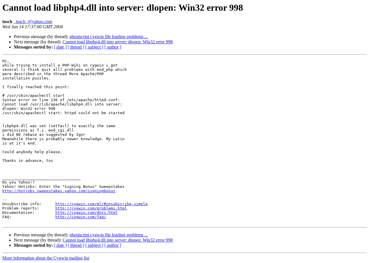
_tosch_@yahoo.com (33, 21)
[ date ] (60, 47)
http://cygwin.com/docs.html (86, 212)
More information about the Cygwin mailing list (45, 257)
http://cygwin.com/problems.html (91, 208)
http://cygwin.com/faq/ (80, 217)
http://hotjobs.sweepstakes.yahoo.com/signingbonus (58, 191)
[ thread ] (76, 47)
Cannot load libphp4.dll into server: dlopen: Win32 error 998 (118, 41)
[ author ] (112, 47)
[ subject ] (94, 47)
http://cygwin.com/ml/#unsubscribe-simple (101, 204)
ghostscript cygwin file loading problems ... (108, 36)
